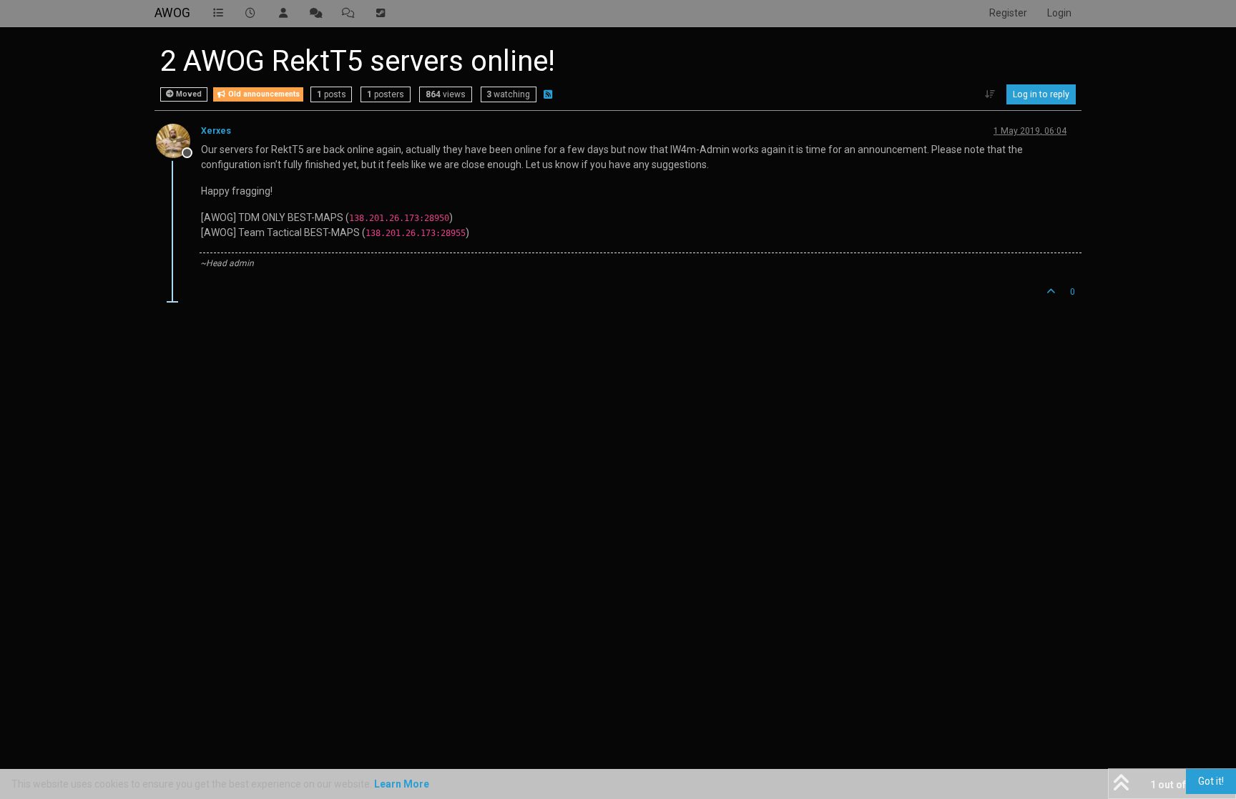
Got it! (1211, 781)
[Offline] (178, 140)
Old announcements (263, 94)
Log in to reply (1041, 94)
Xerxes (216, 131)
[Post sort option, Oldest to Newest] (990, 94)
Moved (188, 94)
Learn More (401, 784)
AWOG (172, 13)
